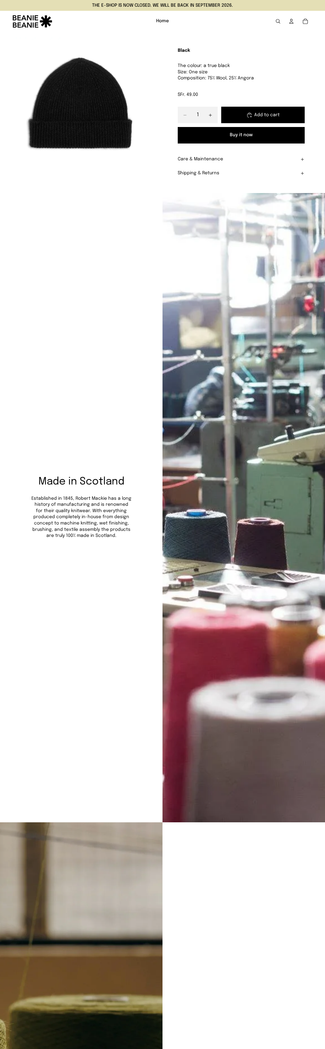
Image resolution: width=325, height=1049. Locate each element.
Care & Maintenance (200, 159)
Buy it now (241, 135)
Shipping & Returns (198, 173)
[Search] (278, 21)
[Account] (291, 21)
